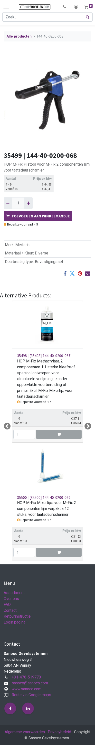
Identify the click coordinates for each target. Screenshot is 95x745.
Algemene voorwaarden (25, 732)
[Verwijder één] (8, 203)
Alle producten (19, 36)
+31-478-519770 (26, 677)
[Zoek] (88, 17)
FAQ (7, 604)
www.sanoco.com (26, 689)
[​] (10, 708)
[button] (64, 7)
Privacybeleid (59, 732)
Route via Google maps (31, 694)
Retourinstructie (17, 616)
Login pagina (14, 622)
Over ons (11, 598)
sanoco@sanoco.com (30, 683)
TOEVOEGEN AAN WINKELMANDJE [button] (40, 215)
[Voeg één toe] (28, 203)
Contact (10, 610)
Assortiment (14, 592)
